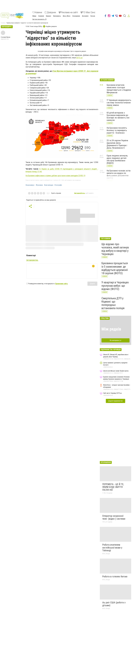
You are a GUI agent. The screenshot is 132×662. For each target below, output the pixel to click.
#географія (58, 185)
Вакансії (48, 16)
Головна (3, 23)
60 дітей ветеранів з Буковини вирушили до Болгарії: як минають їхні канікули (118, 116)
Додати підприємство (115, 401)
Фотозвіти (85, 16)
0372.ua (79, 58)
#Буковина (39, 185)
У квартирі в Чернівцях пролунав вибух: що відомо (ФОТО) (115, 286)
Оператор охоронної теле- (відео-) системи (113, 517)
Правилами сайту (61, 284)
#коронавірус (30, 185)
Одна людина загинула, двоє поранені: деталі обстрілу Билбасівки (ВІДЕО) (117, 159)
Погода (92, 16)
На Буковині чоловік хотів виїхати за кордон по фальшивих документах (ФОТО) (118, 174)
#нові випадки (48, 185)
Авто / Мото (66, 16)
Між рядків (111, 329)
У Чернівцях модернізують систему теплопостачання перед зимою (119, 102)
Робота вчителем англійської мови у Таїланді (112, 547)
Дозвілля (41, 16)
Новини (38, 12)
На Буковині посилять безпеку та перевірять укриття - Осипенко (117, 130)
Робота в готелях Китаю (114, 576)
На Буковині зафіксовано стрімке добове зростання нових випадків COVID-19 (55, 175)
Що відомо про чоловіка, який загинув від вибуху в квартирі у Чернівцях (115, 249)
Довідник (51, 12)
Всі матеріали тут (115, 340)
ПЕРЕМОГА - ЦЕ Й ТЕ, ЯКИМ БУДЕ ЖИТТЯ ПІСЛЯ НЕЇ (113, 487)
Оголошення (76, 16)
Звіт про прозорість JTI (39, 19)
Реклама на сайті (69, 12)
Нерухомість (57, 16)
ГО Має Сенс (89, 12)
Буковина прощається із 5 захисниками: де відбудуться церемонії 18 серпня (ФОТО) (114, 268)
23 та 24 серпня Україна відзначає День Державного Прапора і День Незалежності (117, 144)
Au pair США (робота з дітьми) (113, 604)
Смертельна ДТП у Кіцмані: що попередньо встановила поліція (112, 303)
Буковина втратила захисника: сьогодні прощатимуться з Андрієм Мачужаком (119, 89)
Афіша (34, 16)
